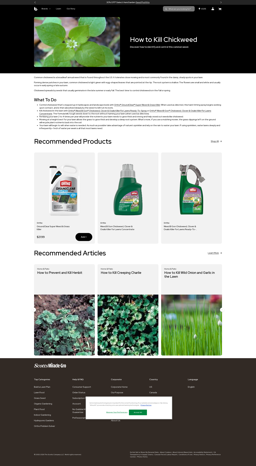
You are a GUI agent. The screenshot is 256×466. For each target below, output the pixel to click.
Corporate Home (119, 386)
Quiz (137, 2)
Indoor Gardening (42, 414)
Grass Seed (39, 398)
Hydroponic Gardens (44, 420)
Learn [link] (58, 8)
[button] (35, 2)
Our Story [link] (71, 8)
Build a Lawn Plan (42, 386)
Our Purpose (117, 392)
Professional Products (83, 417)
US (150, 386)
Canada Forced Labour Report (165, 454)
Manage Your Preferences (116, 412)
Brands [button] (45, 8)
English (191, 386)
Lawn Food (39, 392)
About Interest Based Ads (182, 452)
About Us (115, 420)
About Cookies (165, 452)
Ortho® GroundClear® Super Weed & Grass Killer (137, 104)
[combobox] (179, 8)
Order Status (78, 392)
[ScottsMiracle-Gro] (36, 9)
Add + (81, 236)
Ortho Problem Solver (44, 426)
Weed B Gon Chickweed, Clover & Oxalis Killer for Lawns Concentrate (117, 228)
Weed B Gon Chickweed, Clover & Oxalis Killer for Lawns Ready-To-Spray (180, 228)
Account (76, 403)
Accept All (138, 412)
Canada (153, 392)
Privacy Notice (199, 454)
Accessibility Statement (203, 452)
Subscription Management (85, 398)
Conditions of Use (185, 454)
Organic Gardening (43, 403)
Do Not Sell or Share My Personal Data (144, 452)
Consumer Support (81, 386)
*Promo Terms (142, 457)
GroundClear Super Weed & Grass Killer (53, 228)
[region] (129, 407)
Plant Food (39, 409)
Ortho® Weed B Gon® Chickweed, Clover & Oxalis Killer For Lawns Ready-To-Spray (107, 110)
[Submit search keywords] (166, 9)
